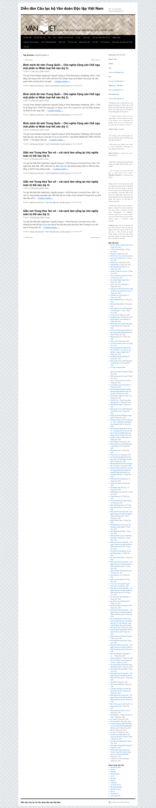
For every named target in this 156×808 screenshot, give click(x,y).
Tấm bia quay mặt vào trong (118, 376)
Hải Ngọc (113, 778)
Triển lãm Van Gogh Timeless (119, 295)
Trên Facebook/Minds (48, 42)
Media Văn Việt (84, 42)
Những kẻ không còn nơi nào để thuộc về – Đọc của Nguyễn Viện (121, 422)
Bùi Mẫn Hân (54, 173)
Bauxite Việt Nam (115, 767)
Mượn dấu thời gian (116, 787)
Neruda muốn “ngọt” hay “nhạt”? (120, 396)
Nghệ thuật (116, 37)
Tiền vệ (112, 791)
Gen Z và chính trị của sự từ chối (119, 380)
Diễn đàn (113, 772)
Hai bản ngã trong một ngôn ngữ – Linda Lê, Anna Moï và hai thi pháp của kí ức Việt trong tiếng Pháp (120, 752)
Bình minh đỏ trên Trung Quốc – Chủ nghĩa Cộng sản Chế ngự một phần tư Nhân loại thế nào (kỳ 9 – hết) (121, 514)
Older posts (28, 60)
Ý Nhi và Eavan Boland (117, 249)
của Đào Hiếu (117, 557)
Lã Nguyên (113, 782)
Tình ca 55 (113, 341)
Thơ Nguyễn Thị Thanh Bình (118, 669)
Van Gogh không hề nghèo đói (119, 280)
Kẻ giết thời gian (115, 317)
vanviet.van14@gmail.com (116, 72)
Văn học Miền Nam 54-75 (101, 37)
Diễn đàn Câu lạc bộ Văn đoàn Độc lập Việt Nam (62, 8)
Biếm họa (62, 42)
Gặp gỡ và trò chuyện (31, 42)
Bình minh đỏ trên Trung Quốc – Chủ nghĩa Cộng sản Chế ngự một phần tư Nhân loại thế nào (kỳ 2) (61, 95)
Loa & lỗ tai (113, 315)
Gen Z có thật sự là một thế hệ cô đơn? (121, 275)
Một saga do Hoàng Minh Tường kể (120, 745)
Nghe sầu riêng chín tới (117, 579)
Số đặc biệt (27, 37)
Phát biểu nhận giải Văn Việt (122, 42)
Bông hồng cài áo (115, 450)
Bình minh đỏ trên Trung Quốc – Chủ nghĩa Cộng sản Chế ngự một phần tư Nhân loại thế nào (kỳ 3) (61, 66)
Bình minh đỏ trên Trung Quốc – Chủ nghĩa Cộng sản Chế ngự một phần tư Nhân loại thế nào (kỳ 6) (121, 590)
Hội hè (112, 730)
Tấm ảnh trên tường (116, 404)
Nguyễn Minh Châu (116, 520)
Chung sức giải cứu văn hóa (118, 271)
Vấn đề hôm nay (39, 37)
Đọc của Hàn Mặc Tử (119, 601)
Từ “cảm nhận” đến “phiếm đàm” (120, 597)
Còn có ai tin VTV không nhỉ (118, 284)
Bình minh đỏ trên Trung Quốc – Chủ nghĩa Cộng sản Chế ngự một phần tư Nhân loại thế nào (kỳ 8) (121, 544)
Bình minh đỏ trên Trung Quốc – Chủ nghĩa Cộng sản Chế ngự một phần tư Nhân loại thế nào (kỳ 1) (61, 124)
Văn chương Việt (115, 796)
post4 (47, 71)
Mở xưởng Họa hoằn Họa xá (118, 267)
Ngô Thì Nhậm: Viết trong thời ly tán (121, 570)
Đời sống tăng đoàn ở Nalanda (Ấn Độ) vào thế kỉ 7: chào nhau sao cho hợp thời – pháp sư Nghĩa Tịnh (120, 350)
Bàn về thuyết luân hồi (116, 299)
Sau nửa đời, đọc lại (120, 710)
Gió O (112, 776)
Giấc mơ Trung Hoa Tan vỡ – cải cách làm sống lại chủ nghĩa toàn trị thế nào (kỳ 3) (60, 212)
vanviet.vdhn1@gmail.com (116, 98)
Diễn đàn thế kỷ (115, 774)
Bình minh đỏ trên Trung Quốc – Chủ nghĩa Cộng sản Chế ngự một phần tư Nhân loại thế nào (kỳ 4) (121, 647)
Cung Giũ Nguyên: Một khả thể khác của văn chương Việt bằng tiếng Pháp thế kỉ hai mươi (121, 726)
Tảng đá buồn (114, 265)
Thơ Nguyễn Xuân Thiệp (117, 531)
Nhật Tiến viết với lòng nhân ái (119, 479)
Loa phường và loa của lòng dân (119, 385)
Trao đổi (95, 42)
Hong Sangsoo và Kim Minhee (119, 319)
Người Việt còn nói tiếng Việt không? (121, 636)
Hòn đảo (112, 254)
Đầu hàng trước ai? (115, 337)
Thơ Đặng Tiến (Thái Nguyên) (119, 356)
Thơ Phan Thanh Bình (116, 304)
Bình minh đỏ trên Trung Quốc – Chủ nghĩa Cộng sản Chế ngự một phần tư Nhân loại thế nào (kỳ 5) (121, 612)
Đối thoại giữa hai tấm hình (118, 640)
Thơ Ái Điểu (114, 442)
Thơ (54, 37)
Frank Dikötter (54, 85)
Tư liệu (78, 37)
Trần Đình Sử (114, 793)
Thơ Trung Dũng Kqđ (116, 684)
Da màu (112, 769)
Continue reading (62, 81)
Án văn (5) (113, 732)
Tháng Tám (113, 262)
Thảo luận (86, 37)
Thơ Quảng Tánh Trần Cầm (118, 487)
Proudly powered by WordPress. (120, 802)
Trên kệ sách (105, 42)
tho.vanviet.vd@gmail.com (116, 81)
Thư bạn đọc (72, 42)
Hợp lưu (112, 780)
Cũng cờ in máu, (119, 437)
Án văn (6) (113, 719)
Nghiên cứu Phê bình (65, 37)
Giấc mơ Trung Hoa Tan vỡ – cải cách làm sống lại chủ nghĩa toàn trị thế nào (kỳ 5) (60, 154)
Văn (49, 37)
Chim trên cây (114, 455)
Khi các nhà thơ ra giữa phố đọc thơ (120, 245)
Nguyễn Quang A (66, 85)
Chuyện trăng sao (115, 496)
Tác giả (26, 46)
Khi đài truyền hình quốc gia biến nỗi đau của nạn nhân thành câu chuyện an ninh (121, 332)
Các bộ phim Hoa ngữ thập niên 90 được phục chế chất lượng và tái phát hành (121, 459)
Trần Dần (113, 682)
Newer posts (96, 60)
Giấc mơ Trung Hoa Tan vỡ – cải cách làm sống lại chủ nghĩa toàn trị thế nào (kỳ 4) (60, 183)
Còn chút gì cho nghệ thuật (118, 741)
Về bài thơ (118, 343)
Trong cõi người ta (115, 658)
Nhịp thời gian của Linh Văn (118, 492)
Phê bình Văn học (115, 789)
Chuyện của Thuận (115, 483)
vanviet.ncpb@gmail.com (115, 90)
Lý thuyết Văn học (115, 785)
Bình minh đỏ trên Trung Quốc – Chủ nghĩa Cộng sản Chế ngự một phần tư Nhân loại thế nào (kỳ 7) (121, 564)
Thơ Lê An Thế (114, 721)
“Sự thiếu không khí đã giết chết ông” (121, 501)
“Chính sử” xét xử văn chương (119, 758)
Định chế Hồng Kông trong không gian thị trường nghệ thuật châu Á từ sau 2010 (120, 391)
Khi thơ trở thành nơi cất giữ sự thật (120, 605)
